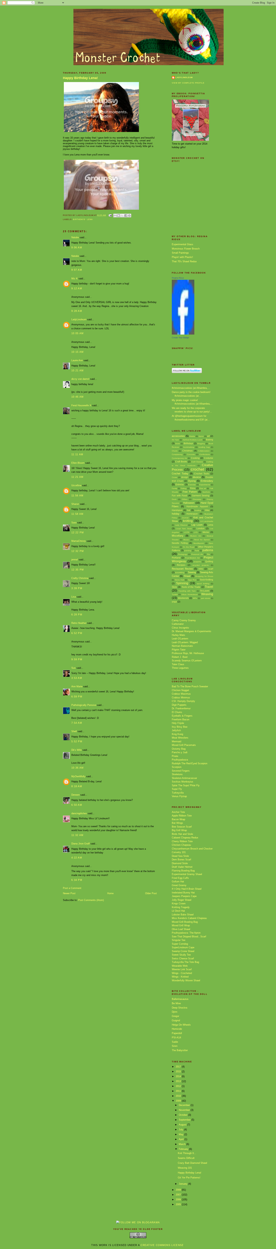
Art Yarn (175, 440)
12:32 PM (77, 551)
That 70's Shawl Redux (184, 261)
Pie (208, 554)
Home (110, 893)
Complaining (177, 454)
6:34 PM (76, 880)
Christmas (187, 450)
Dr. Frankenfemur (181, 708)
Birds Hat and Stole (182, 834)
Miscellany (177, 535)
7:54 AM (76, 722)
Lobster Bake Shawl (183, 914)
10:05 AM (77, 333)
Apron (201, 436)
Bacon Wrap (178, 819)
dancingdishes (79, 813)
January (183, 1183)
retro (200, 569)
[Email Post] (110, 215)
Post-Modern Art (192, 558)
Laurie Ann (77, 360)
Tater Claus (178, 664)
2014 (179, 1076)
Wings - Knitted (180, 976)
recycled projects (200, 565)
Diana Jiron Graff (80, 843)
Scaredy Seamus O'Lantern (187, 660)
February (184, 1149)
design (184, 477)
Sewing (192, 572)
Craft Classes (197, 462)
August (183, 1124)
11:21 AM (77, 477)
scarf (210, 569)
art (208, 436)
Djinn (174, 1011)
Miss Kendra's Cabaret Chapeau (189, 918)
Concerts (191, 454)
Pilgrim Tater (179, 649)
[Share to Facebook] (126, 215)
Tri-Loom (204, 590)
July (181, 1129)
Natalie (75, 237)
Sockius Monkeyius (182, 781)
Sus (73, 667)
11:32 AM (77, 835)
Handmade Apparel (197, 506)
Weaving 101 (185, 1167)
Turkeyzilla (178, 792)
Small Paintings (180, 252)
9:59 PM (76, 659)
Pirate (175, 756)
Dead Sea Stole (180, 856)
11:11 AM (77, 454)
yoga (174, 601)
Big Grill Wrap (179, 830)
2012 (179, 1086)
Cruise (174, 477)
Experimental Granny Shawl (187, 874)
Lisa (73, 596)
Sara (73, 522)
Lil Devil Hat (178, 910)
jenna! (74, 559)
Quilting (209, 561)
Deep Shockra (179, 1007)
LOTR (186, 532)
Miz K (74, 278)
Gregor (175, 1016)
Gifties (184, 499)
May (181, 1134)
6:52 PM (76, 633)
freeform (206, 492)
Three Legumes (180, 667)
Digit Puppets (179, 704)
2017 (179, 1066)
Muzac (186, 540)
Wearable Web (180, 965)
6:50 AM (76, 805)
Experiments (204, 485)
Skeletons (177, 774)
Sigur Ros (192, 580)
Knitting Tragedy (181, 907)
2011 (179, 1091)
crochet (197, 469)
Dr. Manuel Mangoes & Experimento (191, 631)
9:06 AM (76, 247)
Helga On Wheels (181, 1024)
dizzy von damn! (80, 379)
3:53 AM (76, 678)
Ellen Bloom (77, 462)
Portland (176, 557)
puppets (197, 562)
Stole (174, 587)
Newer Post (69, 893)
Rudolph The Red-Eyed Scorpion (189, 763)
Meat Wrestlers (180, 737)
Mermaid (176, 741)
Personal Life (197, 554)
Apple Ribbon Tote (182, 815)
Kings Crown (179, 903)
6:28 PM (76, 614)
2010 (179, 1095)
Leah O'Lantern (180, 638)
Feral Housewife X (81, 405)
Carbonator (178, 624)
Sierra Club (179, 580)
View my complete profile (188, 83)
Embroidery (207, 480)
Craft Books (181, 461)
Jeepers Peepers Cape (184, 896)
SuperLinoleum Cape (183, 947)
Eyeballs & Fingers (182, 715)
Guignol (176, 1020)
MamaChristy (78, 541)
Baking (209, 439)
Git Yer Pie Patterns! (189, 1177)
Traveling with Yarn (187, 591)
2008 (179, 1189)
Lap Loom (197, 524)
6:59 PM (76, 696)
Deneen (75, 794)
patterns (207, 550)
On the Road (188, 547)
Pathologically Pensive (83, 705)
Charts (174, 451)
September (185, 1119)
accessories (178, 436)
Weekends (183, 598)
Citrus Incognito (180, 627)
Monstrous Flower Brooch (186, 248)
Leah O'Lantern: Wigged (185, 642)
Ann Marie (76, 686)
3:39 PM (76, 588)
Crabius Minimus (181, 697)
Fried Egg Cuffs (180, 878)
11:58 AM (77, 514)
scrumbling (179, 572)
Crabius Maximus (181, 693)
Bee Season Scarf (182, 826)
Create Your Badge (180, 337)
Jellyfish (176, 730)
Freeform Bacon (180, 719)
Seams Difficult (186, 1158)
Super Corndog (180, 943)
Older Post (151, 893)
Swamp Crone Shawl (183, 951)
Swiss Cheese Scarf (183, 958)
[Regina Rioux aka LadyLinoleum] (183, 333)
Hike (207, 510)
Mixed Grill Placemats (184, 745)
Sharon (75, 504)
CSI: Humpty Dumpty (183, 701)
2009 (179, 1100)
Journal (185, 518)
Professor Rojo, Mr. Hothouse (188, 653)
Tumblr (175, 594)
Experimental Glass (182, 244)
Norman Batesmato (182, 645)
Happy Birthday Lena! (80, 78)
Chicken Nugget (180, 690)
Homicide (177, 1028)
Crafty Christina (79, 578)
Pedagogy (182, 554)
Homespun (192, 514)
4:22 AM (76, 857)
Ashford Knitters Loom (192, 440)
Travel (209, 586)
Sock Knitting (206, 579)
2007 (179, 1194)
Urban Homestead (189, 594)
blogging (201, 443)
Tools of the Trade (191, 587)
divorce (197, 477)
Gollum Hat (178, 881)
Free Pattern (190, 491)
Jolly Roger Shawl (181, 899)
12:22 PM (77, 532)
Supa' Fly (177, 789)
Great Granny (179, 885)
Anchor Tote (178, 812)
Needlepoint (198, 543)
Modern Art (195, 536)
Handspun (177, 510)
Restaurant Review (182, 568)
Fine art (202, 488)
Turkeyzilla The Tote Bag (185, 962)
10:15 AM (77, 352)
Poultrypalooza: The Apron (186, 932)
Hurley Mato (178, 635)
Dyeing (192, 480)
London (200, 528)
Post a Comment (72, 888)
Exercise (192, 485)
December (185, 1105)
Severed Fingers (181, 770)
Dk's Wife (76, 749)
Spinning (182, 583)
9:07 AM (76, 269)
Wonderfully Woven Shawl (186, 980)
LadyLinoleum (78, 319)
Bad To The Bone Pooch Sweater (190, 686)
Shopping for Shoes (204, 576)
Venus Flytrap (179, 796)
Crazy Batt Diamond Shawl (192, 1163)
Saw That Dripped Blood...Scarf (189, 936)
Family (174, 488)
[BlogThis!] (119, 215)
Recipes (181, 565)
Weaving (207, 594)
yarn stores (205, 598)
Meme (206, 532)
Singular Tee (178, 940)
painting (187, 550)
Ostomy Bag (179, 748)
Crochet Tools (201, 473)
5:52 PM (76, 741)
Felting (183, 488)
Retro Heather (78, 623)
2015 (179, 1071)
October (183, 1114)
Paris (197, 550)
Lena (90, 219)
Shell (74, 731)
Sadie (175, 1041)
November (185, 1110)
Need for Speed (202, 540)
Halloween (188, 502)
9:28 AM (76, 311)
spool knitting (203, 584)
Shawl (187, 576)
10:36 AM (77, 767)
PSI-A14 (176, 1037)
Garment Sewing (200, 495)
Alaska (192, 436)
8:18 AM (76, 786)
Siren (174, 1046)
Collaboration (204, 451)
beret (177, 443)
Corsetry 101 (179, 852)
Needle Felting (180, 543)
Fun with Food (179, 495)
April (181, 1139)
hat (188, 510)
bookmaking (188, 447)
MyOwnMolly (78, 776)
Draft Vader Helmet (182, 866)
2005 (179, 1204)
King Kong (177, 734)
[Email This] (115, 215)
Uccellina (76, 485)
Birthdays (79, 219)
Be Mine (176, 1003)
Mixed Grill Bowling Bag (185, 921)
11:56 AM (77, 495)
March (182, 1144)
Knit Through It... (187, 1153)
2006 (179, 1199)
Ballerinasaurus (180, 999)
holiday (175, 513)
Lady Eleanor (181, 525)
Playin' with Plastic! (182, 257)
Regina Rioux (178, 278)
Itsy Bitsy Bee (179, 726)
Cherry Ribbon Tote (182, 841)
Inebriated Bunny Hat (183, 892)
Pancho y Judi (179, 752)
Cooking (195, 458)
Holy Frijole (178, 723)
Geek (174, 499)
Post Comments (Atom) (91, 900)
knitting (188, 520)
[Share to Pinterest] (129, 215)
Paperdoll (177, 1033)
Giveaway (197, 499)
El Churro (177, 712)
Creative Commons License (162, 1245)
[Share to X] (122, 215)
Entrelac (180, 484)
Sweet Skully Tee (181, 954)
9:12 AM (76, 288)
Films (192, 488)
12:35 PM (77, 569)
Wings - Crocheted (182, 973)
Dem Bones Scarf (181, 859)
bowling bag (204, 447)
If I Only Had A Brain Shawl (186, 888)
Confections (204, 454)
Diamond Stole (180, 863)
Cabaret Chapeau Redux (185, 837)
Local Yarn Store (184, 529)
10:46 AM (77, 396)
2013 (179, 1081)
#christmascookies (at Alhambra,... (191, 388)
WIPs (195, 598)
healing (198, 510)
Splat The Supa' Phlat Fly (186, 785)
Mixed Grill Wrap (181, 925)
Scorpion (176, 767)
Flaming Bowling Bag (183, 870)
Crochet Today (180, 473)
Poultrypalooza (180, 759)
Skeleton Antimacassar (184, 778)
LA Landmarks (206, 521)
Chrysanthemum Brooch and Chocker (192, 848)
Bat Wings (177, 823)
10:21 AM (77, 370)
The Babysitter (180, 1050)
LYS (196, 532)
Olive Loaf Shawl (181, 929)
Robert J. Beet (180, 657)
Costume (208, 458)
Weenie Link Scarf (182, 969)
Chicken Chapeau (181, 844)
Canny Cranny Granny (184, 620)
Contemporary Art (179, 458)
